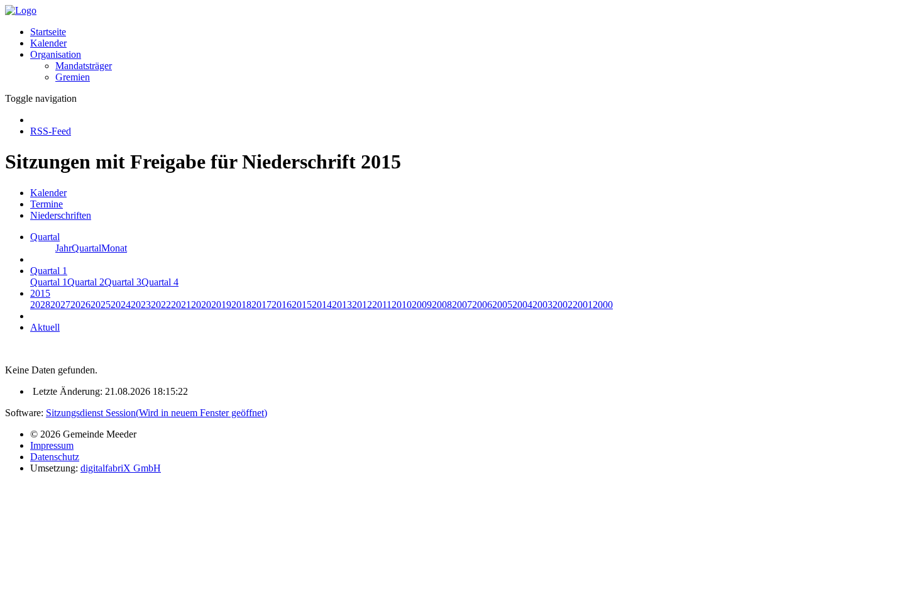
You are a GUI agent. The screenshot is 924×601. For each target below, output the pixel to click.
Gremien (72, 77)
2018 (241, 304)
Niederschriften (60, 215)
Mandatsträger (83, 65)
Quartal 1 (48, 282)
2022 (161, 304)
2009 (422, 304)
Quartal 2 (85, 282)
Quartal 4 (160, 282)
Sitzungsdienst (156, 412)
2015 (302, 304)
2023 (141, 304)
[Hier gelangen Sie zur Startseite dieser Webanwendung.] (20, 10)
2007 (462, 304)
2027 (60, 304)
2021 (181, 304)
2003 (542, 304)
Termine (46, 204)
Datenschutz (54, 456)
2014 (322, 304)
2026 (80, 304)
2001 (583, 304)
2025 (101, 304)
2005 (502, 304)
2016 (282, 304)
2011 (382, 304)
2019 (221, 304)
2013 (342, 304)
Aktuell (45, 327)
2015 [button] (40, 293)
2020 (201, 304)
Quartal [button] (45, 236)
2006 (482, 304)
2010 (402, 304)
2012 (362, 304)
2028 (40, 304)
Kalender (48, 43)
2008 (442, 304)
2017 (261, 304)
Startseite (48, 31)
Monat (114, 248)
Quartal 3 (122, 282)
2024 (121, 304)
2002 (563, 304)
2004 (522, 304)
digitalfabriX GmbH (120, 468)
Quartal (86, 248)
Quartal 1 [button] (48, 270)
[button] (55, 54)
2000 (603, 304)
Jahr (63, 248)
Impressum (52, 445)
